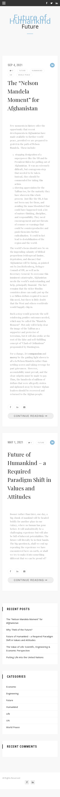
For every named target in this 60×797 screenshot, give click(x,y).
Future (22, 71)
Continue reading (29, 416)
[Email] (24, 407)
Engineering (12, 693)
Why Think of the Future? (19, 629)
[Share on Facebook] (10, 407)
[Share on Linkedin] (17, 407)
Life (8, 713)
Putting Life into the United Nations (25, 657)
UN (11, 75)
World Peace (24, 75)
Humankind (37, 71)
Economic (11, 686)
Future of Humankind (30, 19)
